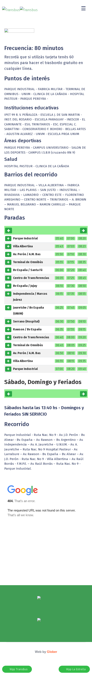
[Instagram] (46, 608)
